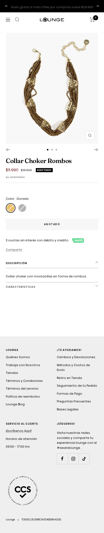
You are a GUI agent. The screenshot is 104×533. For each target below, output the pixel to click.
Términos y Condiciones (24, 381)
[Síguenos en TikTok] (84, 458)
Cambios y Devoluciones (76, 357)
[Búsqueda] (17, 19)
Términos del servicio (22, 388)
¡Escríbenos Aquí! (19, 431)
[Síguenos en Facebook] (62, 458)
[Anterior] (8, 149)
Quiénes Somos (18, 357)
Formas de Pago (69, 394)
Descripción (16, 263)
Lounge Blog (15, 404)
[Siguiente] (96, 149)
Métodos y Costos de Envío (73, 367)
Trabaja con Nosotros (23, 365)
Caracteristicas (20, 287)
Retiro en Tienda (69, 378)
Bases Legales (68, 409)
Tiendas (12, 373)
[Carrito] (92, 19)
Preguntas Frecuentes (74, 401)
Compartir (14, 250)
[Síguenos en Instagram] (73, 458)
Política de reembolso (23, 396)
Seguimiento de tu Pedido (77, 386)
